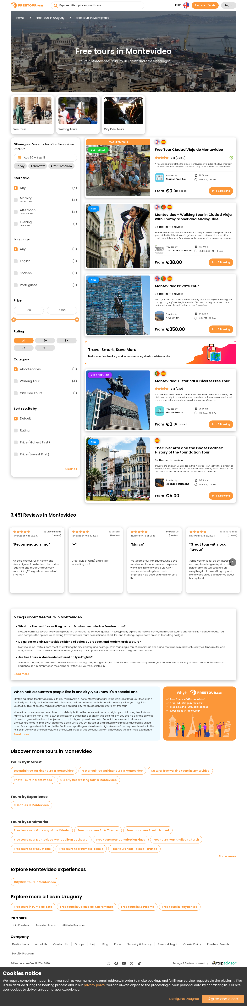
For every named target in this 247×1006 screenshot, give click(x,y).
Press (117, 944)
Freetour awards (218, 944)
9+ (45, 340)
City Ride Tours (48, 393)
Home (20, 18)
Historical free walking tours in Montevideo (112, 771)
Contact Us (61, 944)
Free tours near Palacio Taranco (134, 849)
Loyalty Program (23, 953)
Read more (21, 674)
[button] (32, 114)
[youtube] (124, 963)
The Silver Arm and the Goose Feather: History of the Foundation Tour (189, 450)
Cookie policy (192, 944)
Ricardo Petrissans (177, 484)
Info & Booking (221, 190)
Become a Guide (205, 5)
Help (93, 944)
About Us (41, 944)
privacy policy (94, 985)
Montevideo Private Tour (177, 286)
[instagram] (108, 963)
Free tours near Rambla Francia (81, 849)
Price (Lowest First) (34, 454)
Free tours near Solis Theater (98, 830)
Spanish (48, 273)
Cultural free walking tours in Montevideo (180, 771)
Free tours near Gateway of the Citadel (41, 830)
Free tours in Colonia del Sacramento (86, 907)
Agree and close (223, 999)
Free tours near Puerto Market (148, 830)
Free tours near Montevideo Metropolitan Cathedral (51, 840)
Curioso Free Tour (176, 179)
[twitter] (131, 963)
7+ (23, 348)
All (23, 340)
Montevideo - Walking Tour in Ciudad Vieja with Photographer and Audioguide (193, 217)
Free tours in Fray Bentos (179, 907)
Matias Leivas (174, 412)
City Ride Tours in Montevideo (35, 882)
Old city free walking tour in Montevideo (88, 780)
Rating (25, 430)
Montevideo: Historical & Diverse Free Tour (192, 381)
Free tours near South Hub (32, 849)
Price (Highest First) (35, 442)
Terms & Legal (167, 944)
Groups (79, 944)
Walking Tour (48, 381)
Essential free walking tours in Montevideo (44, 771)
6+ (45, 348)
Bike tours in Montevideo (31, 805)
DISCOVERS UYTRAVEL (179, 250)
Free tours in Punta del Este (33, 907)
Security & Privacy (139, 944)
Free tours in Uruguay (50, 18)
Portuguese (48, 285)
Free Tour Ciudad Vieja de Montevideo (189, 149)
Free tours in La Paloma (137, 907)
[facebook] (116, 963)
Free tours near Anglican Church (176, 840)
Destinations (20, 944)
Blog (105, 944)
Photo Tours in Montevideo (33, 780)
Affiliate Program (73, 925)
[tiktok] (139, 963)
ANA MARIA (172, 317)
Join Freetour (21, 925)
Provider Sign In (46, 925)
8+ (66, 340)
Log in (228, 5)
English (48, 261)
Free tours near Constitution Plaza (120, 840)
